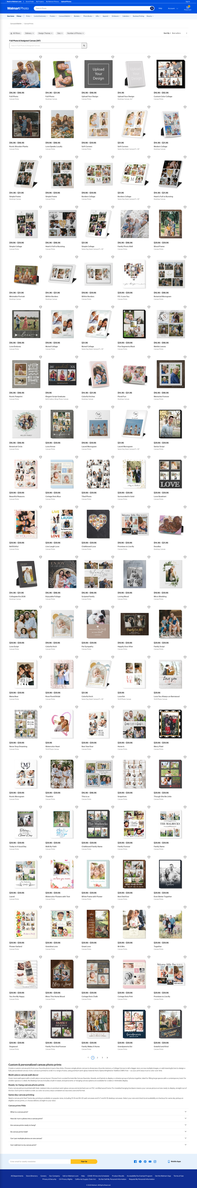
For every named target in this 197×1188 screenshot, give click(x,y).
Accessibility (131, 1176)
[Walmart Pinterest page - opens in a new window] (145, 1161)
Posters (52, 16)
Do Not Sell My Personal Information (112, 1179)
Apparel (105, 16)
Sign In (188, 1)
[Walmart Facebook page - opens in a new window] (135, 1161)
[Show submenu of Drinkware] (119, 16)
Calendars (125, 16)
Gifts (97, 16)
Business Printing (138, 16)
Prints (28, 16)
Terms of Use (179, 1176)
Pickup (19, 16)
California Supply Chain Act (85, 1179)
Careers (43, 1176)
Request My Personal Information (142, 1179)
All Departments (17, 1176)
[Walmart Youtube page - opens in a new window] (150, 1161)
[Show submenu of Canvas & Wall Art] (71, 16)
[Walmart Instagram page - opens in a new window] (155, 1161)
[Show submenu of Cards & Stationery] (47, 16)
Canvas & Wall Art (64, 16)
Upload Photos (66, 1)
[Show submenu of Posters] (56, 16)
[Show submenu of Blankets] (80, 16)
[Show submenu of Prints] (31, 16)
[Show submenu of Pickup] (23, 16)
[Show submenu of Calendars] (130, 16)
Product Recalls (118, 1176)
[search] (84, 45)
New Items (10, 16)
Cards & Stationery (40, 16)
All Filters (16, 33)
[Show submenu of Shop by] (153, 16)
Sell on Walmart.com (70, 1176)
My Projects (40, 1)
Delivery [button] (28, 33)
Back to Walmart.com (14, 1)
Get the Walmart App (163, 1176)
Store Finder (30, 1)
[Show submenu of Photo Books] (93, 16)
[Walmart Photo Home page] (18, 8)
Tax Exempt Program (144, 1176)
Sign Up (84, 1161)
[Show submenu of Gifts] (100, 16)
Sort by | (167, 33)
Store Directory (32, 1176)
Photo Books (87, 16)
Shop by (149, 16)
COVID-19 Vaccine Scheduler (98, 1176)
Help (160, 8)
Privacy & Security (49, 1179)
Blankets (77, 16)
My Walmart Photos (52, 1)
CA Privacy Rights (65, 1179)
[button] (26, 57)
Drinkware (115, 16)
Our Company (54, 1176)
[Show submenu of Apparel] (109, 16)
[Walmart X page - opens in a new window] (140, 1161)
